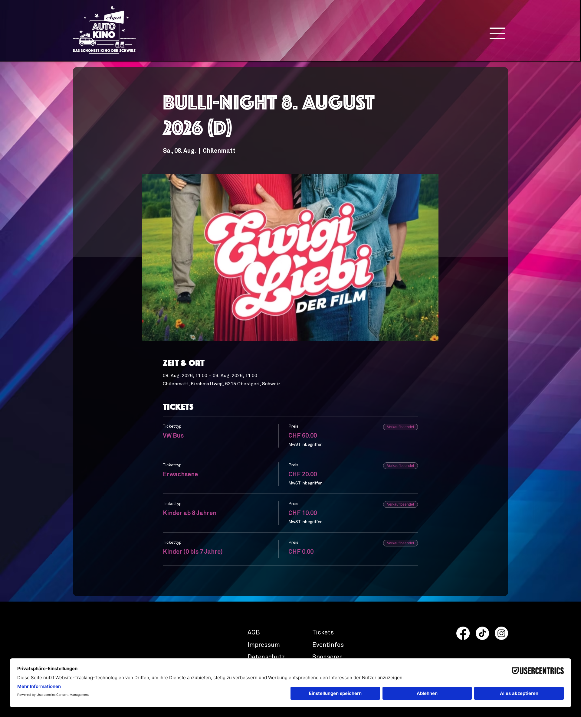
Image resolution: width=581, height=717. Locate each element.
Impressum (264, 645)
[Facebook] (463, 633)
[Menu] (497, 33)
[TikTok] (482, 633)
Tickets (323, 633)
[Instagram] (501, 633)
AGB (254, 633)
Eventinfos (328, 645)
